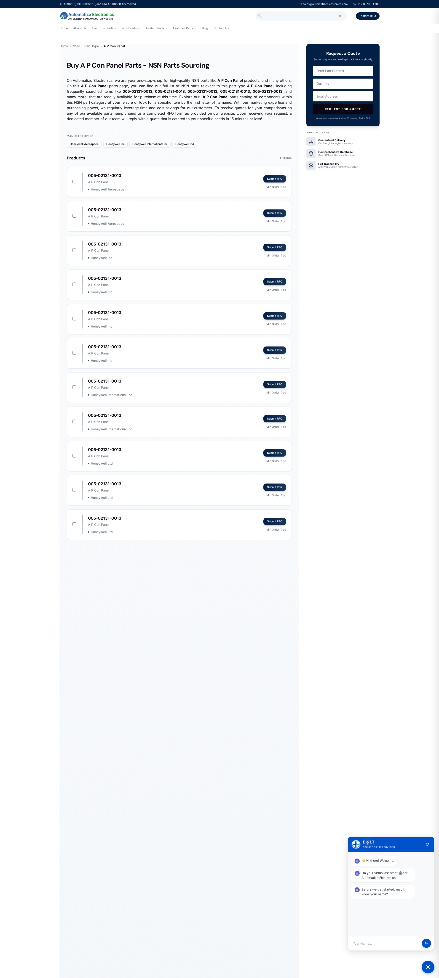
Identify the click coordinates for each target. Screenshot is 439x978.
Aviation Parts (154, 28)
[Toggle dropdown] (115, 28)
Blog (205, 28)
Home (63, 28)
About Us (79, 28)
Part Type (91, 46)
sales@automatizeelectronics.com (325, 4)
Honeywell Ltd (184, 144)
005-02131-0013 (104, 175)
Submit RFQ (274, 178)
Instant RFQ (368, 16)
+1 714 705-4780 (368, 4)
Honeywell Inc (115, 144)
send (426, 943)
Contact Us (221, 28)
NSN (76, 46)
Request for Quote (343, 109)
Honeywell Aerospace (84, 144)
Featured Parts (183, 28)
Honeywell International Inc (150, 144)
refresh (427, 844)
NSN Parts (129, 28)
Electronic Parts (103, 28)
